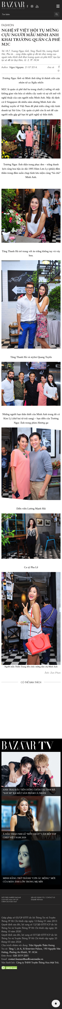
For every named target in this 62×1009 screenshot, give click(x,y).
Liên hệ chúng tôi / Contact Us (43, 897)
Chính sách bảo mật (9, 902)
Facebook (27, 6)
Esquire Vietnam (37, 900)
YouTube (37, 6)
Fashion (7, 25)
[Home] (56, 1003)
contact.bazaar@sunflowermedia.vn (25, 958)
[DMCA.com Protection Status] (9, 967)
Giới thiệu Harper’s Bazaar (11, 897)
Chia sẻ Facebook (59, 67)
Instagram (32, 6)
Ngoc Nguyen (17, 67)
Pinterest (59, 71)
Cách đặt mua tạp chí (9, 900)
